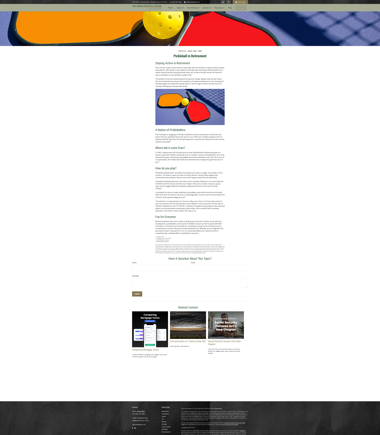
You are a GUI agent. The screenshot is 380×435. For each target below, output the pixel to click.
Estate (164, 416)
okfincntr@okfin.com (193, 2)
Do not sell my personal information (228, 424)
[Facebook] (228, 2)
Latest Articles (166, 427)
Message (135, 276)
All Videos (165, 429)
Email (193, 263)
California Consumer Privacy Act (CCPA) (234, 423)
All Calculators (166, 432)
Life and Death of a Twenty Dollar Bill (187, 341)
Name (134, 263)
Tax (163, 419)
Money (164, 422)
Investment (165, 414)
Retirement (165, 411)
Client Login (241, 2)
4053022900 (141, 411)
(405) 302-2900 (176, 2)
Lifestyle (164, 424)
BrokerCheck (218, 408)
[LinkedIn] (223, 2)
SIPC (244, 430)
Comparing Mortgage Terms (145, 349)
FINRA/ (241, 430)
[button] (170, 8)
